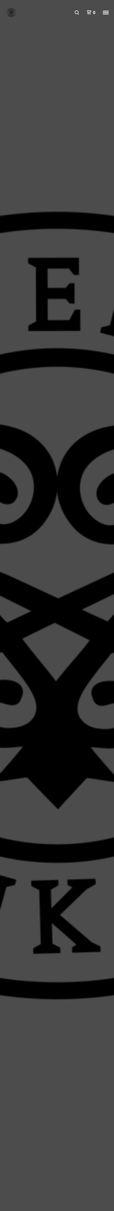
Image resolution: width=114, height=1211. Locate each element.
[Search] (77, 12)
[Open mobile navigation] (106, 12)
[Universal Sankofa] (11, 12)
